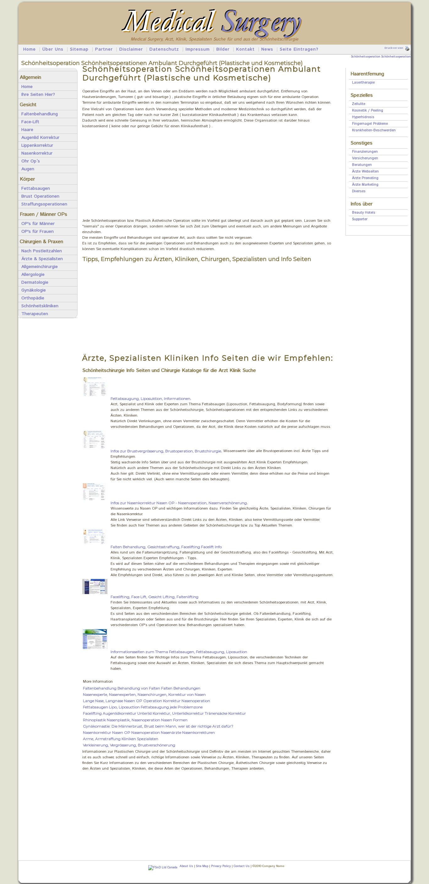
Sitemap (79, 49)
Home (29, 49)
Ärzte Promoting (365, 178)
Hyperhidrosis (363, 117)
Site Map (202, 866)
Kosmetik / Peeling (367, 110)
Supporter (359, 219)
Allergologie (33, 274)
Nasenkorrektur (36, 153)
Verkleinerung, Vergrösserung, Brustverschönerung (129, 745)
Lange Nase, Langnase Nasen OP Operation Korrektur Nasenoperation (146, 700)
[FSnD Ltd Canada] (162, 867)
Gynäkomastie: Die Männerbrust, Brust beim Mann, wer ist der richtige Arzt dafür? (158, 726)
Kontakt (245, 49)
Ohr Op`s (30, 161)
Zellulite (358, 103)
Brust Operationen (40, 196)
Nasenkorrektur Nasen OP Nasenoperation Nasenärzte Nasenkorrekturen (149, 732)
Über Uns (52, 49)
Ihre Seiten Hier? (38, 94)
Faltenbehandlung (39, 114)
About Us (186, 866)
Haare (27, 130)
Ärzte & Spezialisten (42, 259)
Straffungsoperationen (44, 204)
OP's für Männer (38, 224)
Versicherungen (365, 158)
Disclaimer (131, 49)
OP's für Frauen (37, 231)
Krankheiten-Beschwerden (374, 130)
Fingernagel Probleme (370, 123)
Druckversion (393, 48)
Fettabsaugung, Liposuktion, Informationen (150, 398)
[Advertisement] (208, 174)
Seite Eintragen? (299, 49)
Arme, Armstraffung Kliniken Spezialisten (120, 738)
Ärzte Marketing (365, 184)
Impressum (198, 49)
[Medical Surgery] (214, 10)
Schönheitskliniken (39, 306)
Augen (27, 169)
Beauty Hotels (363, 212)
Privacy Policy (221, 866)
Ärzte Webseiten (365, 171)
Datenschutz (164, 49)
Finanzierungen (365, 151)
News (267, 49)
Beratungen (362, 164)
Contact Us (242, 866)
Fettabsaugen (35, 188)
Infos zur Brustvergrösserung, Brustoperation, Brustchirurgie (166, 451)
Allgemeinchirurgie (39, 267)
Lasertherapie (363, 82)
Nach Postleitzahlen (41, 251)
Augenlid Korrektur (40, 137)
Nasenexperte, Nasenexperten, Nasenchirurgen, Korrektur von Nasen (144, 694)
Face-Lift (30, 122)
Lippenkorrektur (37, 145)
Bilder (223, 49)
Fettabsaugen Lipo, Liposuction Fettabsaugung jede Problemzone (143, 707)
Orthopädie (32, 298)
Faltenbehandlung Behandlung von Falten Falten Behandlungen (141, 688)
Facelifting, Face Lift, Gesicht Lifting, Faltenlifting (154, 596)
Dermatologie (34, 282)
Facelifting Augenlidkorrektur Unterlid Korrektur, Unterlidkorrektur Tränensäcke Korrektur (164, 713)
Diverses (359, 191)
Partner (104, 49)
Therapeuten (34, 314)
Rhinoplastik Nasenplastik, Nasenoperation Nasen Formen (135, 720)
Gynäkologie (33, 290)
